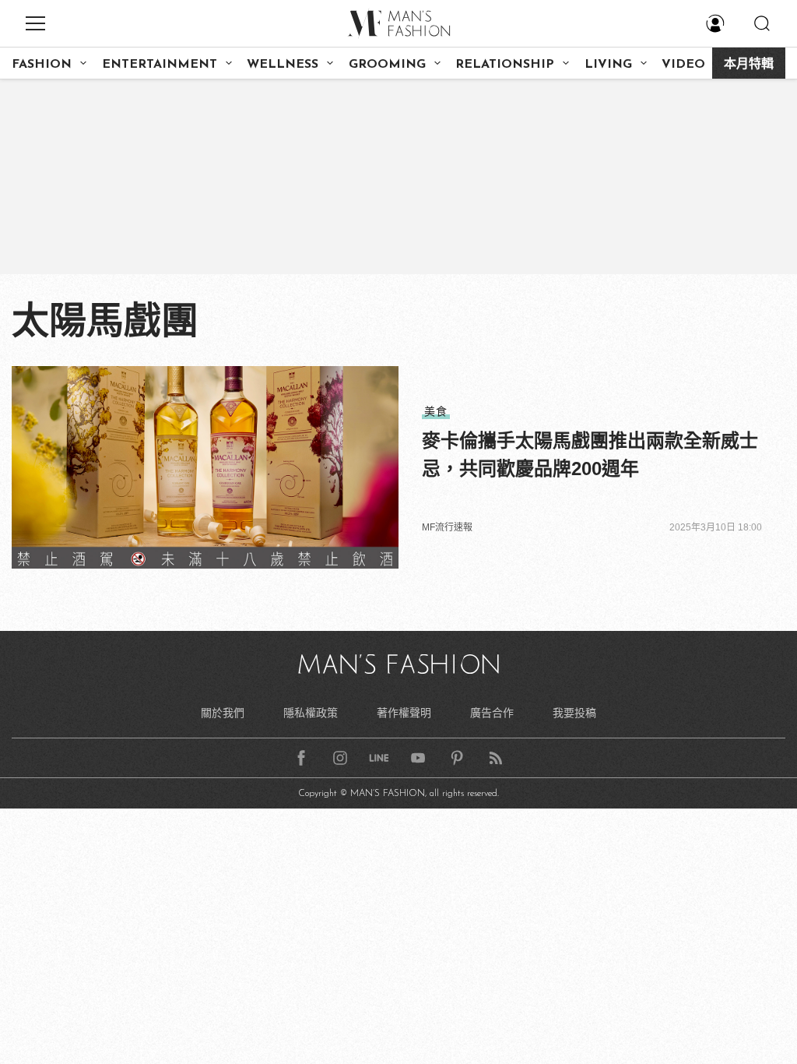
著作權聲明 (404, 712)
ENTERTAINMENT (159, 64)
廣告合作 (492, 712)
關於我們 (222, 712)
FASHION (42, 64)
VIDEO (683, 64)
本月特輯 (749, 64)
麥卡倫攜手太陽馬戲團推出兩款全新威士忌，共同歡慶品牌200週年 (590, 454)
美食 (436, 411)
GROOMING (387, 64)
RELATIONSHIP (504, 64)
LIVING (608, 64)
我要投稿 (574, 712)
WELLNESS (282, 64)
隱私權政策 (310, 712)
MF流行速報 (447, 527)
